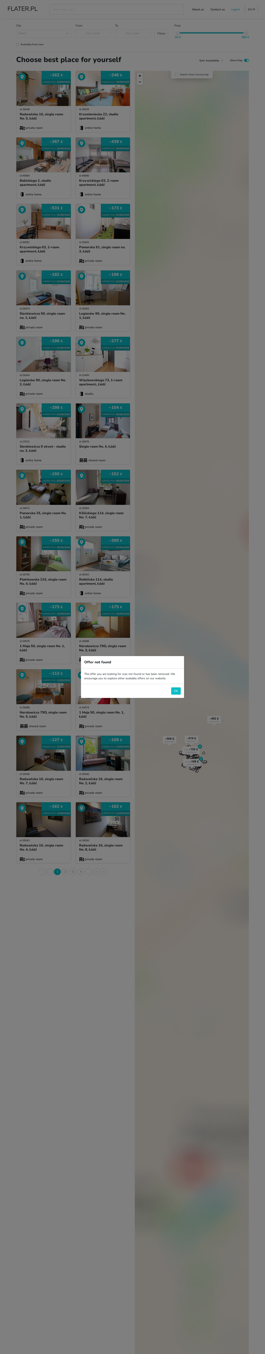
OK (176, 691)
